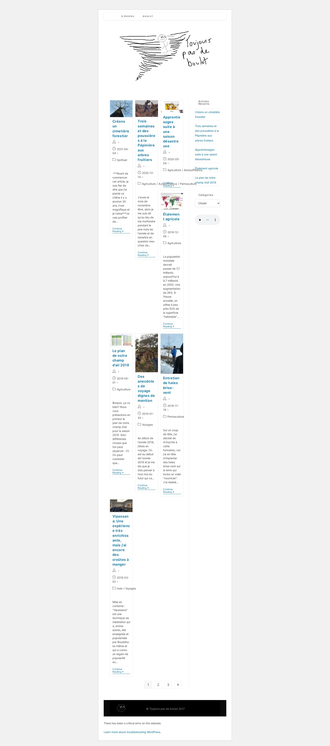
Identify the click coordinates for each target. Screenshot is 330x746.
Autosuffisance (193, 170)
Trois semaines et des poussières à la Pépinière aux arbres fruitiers (146, 140)
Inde (119, 588)
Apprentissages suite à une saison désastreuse (206, 154)
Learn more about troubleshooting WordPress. (132, 732)
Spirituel (122, 160)
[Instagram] (209, 708)
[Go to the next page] (178, 685)
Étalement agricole (206, 168)
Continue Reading (121, 230)
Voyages (147, 424)
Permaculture (188, 183)
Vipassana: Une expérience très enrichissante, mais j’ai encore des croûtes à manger (121, 540)
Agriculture (149, 183)
